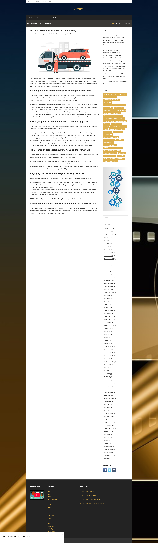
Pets (49, 523)
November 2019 (108, 422)
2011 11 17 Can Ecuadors (89, 495)
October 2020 (108, 395)
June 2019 (107, 437)
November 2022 (108, 319)
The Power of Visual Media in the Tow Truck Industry (53, 31)
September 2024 (109, 259)
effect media (107, 113)
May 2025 (107, 243)
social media (118, 148)
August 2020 (107, 401)
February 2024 (108, 277)
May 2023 (107, 301)
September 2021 (109, 362)
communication (108, 107)
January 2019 (108, 452)
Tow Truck (59, 34)
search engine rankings (110, 145)
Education (50, 502)
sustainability (120, 158)
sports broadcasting (109, 158)
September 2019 (109, 428)
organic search (108, 134)
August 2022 (107, 328)
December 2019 (108, 419)
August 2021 (107, 365)
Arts (49, 491)
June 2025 (107, 240)
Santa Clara (52, 34)
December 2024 (108, 253)
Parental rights (119, 140)
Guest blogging (108, 118)
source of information (109, 156)
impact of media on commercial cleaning (115, 121)
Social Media (51, 526)
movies (122, 129)
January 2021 (108, 386)
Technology (51, 529)
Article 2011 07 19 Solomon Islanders (92, 491)
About (50, 1)
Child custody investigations (111, 99)
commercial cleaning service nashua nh (114, 105)
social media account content (112, 150)
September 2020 (109, 398)
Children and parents (53, 499)
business (113, 94)
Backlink (106, 94)
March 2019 (107, 446)
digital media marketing (119, 110)
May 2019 (107, 440)
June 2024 (107, 268)
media (105, 129)
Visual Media (70, 34)
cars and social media (110, 97)
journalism (107, 126)
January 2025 (108, 250)
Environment (107, 115)
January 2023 (108, 313)
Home (29, 1)
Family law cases (117, 115)
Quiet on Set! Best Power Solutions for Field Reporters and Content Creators (115, 82)
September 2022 (109, 325)
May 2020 (107, 410)
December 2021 (108, 352)
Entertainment (51, 504)
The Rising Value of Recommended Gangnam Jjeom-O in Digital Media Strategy (114, 43)
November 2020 (108, 392)
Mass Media (51, 515)
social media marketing (110, 153)
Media (32, 34)
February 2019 (108, 449)
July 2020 (107, 404)
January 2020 (108, 416)
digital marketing (118, 107)
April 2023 (107, 304)
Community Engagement (41, 34)
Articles (36, 1)
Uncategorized (51, 531)
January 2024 (108, 280)
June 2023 (107, 298)
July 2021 (107, 368)
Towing (64, 34)
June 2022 (107, 334)
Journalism (50, 512)
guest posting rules (119, 118)
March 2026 (108, 228)
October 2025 (108, 231)
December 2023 (108, 283)
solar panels (122, 153)
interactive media (116, 124)
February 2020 (108, 413)
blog (49, 494)
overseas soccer (108, 140)
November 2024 (108, 256)
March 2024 (107, 274)
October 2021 (108, 359)
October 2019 (108, 425)
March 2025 (107, 247)
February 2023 (108, 310)
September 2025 (109, 234)
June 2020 (107, 407)
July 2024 (107, 265)
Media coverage (114, 129)
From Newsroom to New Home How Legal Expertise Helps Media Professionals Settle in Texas (114, 50)
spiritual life (121, 156)
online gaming (108, 132)
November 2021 (108, 355)
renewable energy (108, 142)
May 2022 (107, 337)
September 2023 (109, 292)
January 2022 (108, 349)
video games (113, 161)
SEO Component (108, 148)
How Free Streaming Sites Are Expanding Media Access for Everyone (114, 36)
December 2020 (108, 389)
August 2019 (107, 431)
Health (49, 507)
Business (50, 496)
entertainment (116, 113)
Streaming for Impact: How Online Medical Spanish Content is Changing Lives (114, 76)
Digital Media (107, 110)
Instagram (107, 124)
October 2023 (108, 289)
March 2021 (107, 380)
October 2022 (108, 322)
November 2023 (108, 286)
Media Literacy (51, 520)
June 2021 (107, 371)
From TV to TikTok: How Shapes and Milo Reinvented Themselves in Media (114, 62)
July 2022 (107, 331)
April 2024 (107, 271)
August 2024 (107, 262)
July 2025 (107, 237)
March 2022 (107, 343)
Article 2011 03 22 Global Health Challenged (93, 503)
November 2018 (108, 458)
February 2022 (108, 346)
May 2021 (107, 374)
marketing (114, 126)
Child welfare (107, 102)
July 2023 (107, 295)
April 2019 (107, 443)
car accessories (122, 94)
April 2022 (107, 340)
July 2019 (107, 434)
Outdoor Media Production (111, 137)
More (43, 1)
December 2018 (108, 455)
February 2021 (108, 383)
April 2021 (107, 377)
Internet (50, 510)
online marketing (118, 132)
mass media (122, 126)
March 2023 (107, 307)
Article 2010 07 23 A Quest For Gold (91, 499)
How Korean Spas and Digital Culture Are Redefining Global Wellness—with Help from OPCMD (114, 68)
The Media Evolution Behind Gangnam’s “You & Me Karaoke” (112, 57)
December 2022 (108, 316)
